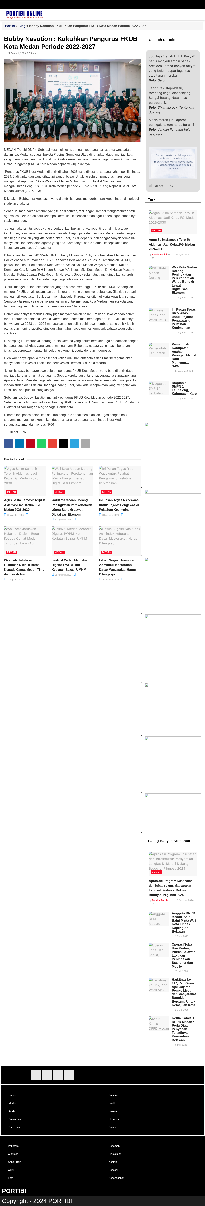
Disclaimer (115, 1153)
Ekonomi (114, 1119)
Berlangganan (116, 1177)
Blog (22, 26)
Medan (11, 492)
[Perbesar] (196, 688)
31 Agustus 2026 (15, 515)
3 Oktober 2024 (185, 900)
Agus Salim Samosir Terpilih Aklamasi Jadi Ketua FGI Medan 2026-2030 (24, 504)
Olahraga (13, 1153)
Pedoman (114, 1145)
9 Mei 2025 (181, 1044)
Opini (11, 1169)
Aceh (12, 1111)
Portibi (10, 26)
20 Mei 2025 (182, 1009)
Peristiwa (13, 1145)
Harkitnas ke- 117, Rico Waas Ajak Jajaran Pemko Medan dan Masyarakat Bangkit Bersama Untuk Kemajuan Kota (184, 992)
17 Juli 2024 (181, 971)
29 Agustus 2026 (62, 575)
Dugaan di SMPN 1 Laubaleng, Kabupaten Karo (184, 388)
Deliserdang (15, 1119)
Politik (112, 1103)
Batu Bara (14, 1127)
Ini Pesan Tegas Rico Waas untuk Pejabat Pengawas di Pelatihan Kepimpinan (119, 504)
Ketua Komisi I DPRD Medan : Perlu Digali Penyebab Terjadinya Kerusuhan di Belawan (183, 1029)
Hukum (113, 1111)
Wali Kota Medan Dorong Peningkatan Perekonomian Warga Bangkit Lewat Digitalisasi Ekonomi (184, 280)
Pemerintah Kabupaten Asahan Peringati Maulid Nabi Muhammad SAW (184, 355)
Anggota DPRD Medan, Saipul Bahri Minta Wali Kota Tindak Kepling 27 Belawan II (184, 922)
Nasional (114, 1095)
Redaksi (113, 1169)
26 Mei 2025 (182, 936)
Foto (10, 1177)
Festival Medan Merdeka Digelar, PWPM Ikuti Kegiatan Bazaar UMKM (69, 565)
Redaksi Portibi (160, 900)
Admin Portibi (159, 254)
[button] (56, 3)
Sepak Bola (14, 1161)
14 (153, 903)
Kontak (113, 1161)
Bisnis (112, 1127)
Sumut (156, 871)
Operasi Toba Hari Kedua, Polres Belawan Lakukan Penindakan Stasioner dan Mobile (183, 955)
